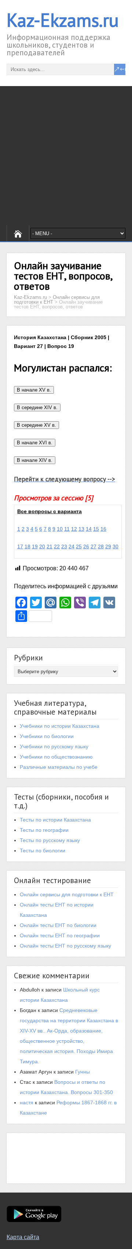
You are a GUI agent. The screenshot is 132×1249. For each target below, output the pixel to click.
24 (71, 546)
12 (74, 529)
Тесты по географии (44, 830)
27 (93, 546)
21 (49, 546)
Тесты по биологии (42, 850)
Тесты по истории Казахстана (55, 820)
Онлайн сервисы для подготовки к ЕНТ (67, 894)
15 (96, 529)
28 (101, 546)
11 (67, 529)
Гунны (82, 1072)
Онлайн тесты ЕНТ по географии (60, 935)
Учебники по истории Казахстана (59, 726)
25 (79, 546)
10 (60, 529)
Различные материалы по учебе (59, 767)
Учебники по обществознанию (56, 757)
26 (86, 546)
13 (81, 529)
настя (26, 1102)
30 (115, 546)
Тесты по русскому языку (50, 840)
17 (20, 546)
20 (42, 546)
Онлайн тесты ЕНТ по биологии (58, 925)
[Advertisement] (66, 156)
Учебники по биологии (47, 736)
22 (57, 546)
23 (64, 546)
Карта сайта (23, 1237)
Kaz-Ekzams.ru (63, 20)
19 (35, 546)
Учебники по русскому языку (54, 746)
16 (103, 529)
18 (27, 546)
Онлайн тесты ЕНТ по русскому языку (65, 946)
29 (108, 546)
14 (89, 529)
